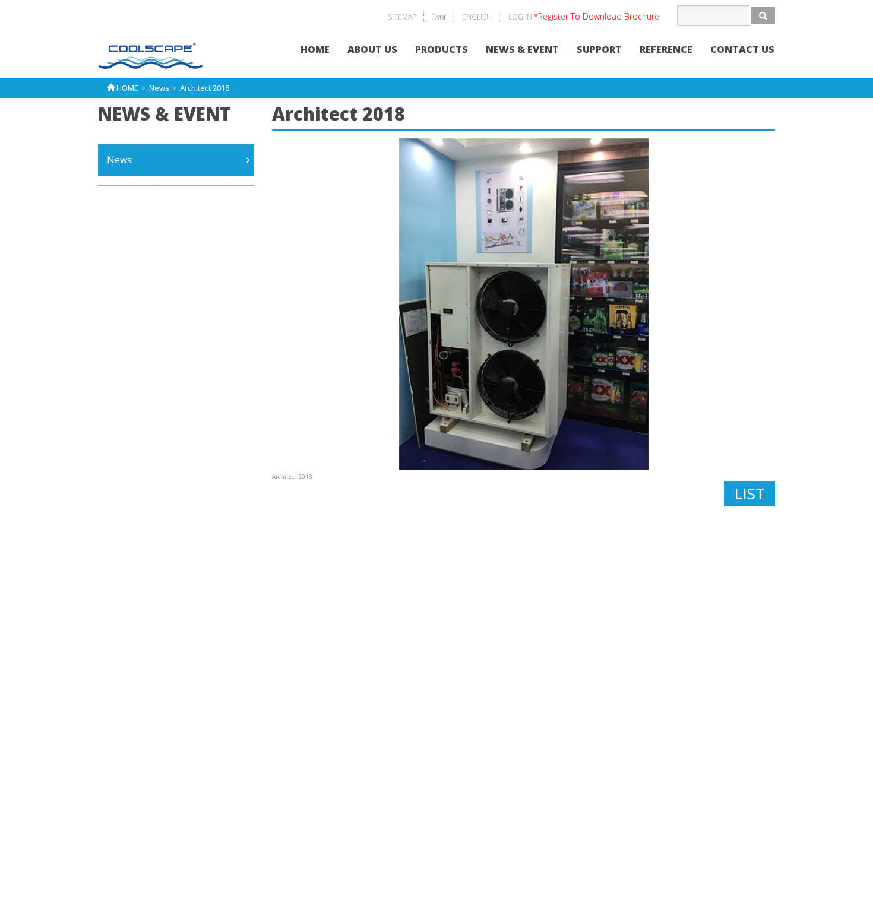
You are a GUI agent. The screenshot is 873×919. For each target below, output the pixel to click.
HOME (315, 49)
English (477, 17)
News (119, 159)
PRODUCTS (441, 49)
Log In (583, 17)
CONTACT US (742, 49)
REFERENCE (666, 49)
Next (790, 304)
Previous (256, 304)
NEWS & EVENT (522, 49)
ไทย (439, 17)
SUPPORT (599, 49)
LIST (749, 493)
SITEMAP (402, 17)
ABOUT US (372, 49)
